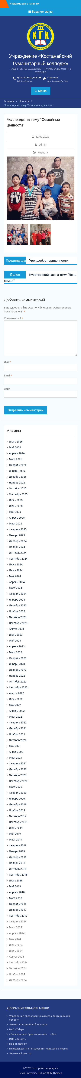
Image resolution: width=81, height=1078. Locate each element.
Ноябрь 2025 (17, 482)
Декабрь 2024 (18, 541)
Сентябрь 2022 (18, 687)
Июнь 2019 (16, 827)
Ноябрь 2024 (17, 546)
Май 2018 (15, 886)
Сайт (7, 388)
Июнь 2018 (16, 880)
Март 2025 (15, 523)
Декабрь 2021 (18, 728)
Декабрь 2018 (18, 857)
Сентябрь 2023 (18, 623)
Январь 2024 (17, 599)
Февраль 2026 (18, 465)
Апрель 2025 (17, 517)
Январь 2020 (17, 798)
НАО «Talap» (16, 1029)
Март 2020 (15, 786)
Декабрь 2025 (18, 476)
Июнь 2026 (16, 441)
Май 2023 (15, 640)
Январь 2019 (17, 851)
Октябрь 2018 (17, 868)
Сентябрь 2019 (18, 822)
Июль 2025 (16, 500)
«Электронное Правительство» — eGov (32, 1034)
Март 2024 (15, 587)
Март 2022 (15, 716)
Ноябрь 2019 (17, 810)
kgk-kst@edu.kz (24, 81)
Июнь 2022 (16, 699)
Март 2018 (15, 898)
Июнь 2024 (16, 570)
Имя (7, 362)
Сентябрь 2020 (18, 781)
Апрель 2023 (17, 646)
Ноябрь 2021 (17, 734)
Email (8, 375)
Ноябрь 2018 (17, 862)
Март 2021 (15, 757)
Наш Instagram (18, 1043)
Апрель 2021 (17, 751)
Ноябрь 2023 (17, 611)
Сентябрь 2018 (18, 874)
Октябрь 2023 (17, 617)
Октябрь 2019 (17, 816)
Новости (42, 152)
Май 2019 (15, 833)
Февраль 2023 (18, 658)
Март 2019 (15, 839)
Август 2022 (16, 693)
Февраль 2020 (18, 792)
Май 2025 (15, 511)
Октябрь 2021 (17, 740)
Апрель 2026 (17, 453)
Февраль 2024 (18, 593)
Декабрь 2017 (18, 909)
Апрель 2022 (17, 710)
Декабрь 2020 (18, 769)
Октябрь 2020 (17, 775)
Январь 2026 (17, 470)
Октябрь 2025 (17, 488)
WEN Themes (54, 1073)
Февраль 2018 (18, 903)
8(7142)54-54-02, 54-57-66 (29, 77)
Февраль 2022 (18, 722)
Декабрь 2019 (18, 804)
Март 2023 (15, 652)
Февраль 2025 (18, 529)
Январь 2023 (17, 663)
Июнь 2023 (16, 634)
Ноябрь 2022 (17, 675)
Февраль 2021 (18, 763)
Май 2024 (15, 576)
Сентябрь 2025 (18, 494)
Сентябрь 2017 (18, 915)
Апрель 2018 (17, 892)
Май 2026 (15, 447)
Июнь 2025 (16, 505)
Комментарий (13, 318)
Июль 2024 (16, 564)
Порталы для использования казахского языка (38, 1048)
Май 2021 (15, 745)
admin (42, 144)
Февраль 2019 (18, 845)
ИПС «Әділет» (17, 1039)
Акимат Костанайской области (28, 1024)
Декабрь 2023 (18, 605)
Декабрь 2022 (18, 669)
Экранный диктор (20, 1053)
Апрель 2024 (17, 582)
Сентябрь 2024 (18, 558)
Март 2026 (15, 459)
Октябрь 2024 (17, 552)
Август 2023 (16, 628)
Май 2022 (15, 704)
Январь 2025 (17, 535)
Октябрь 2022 (17, 681)
